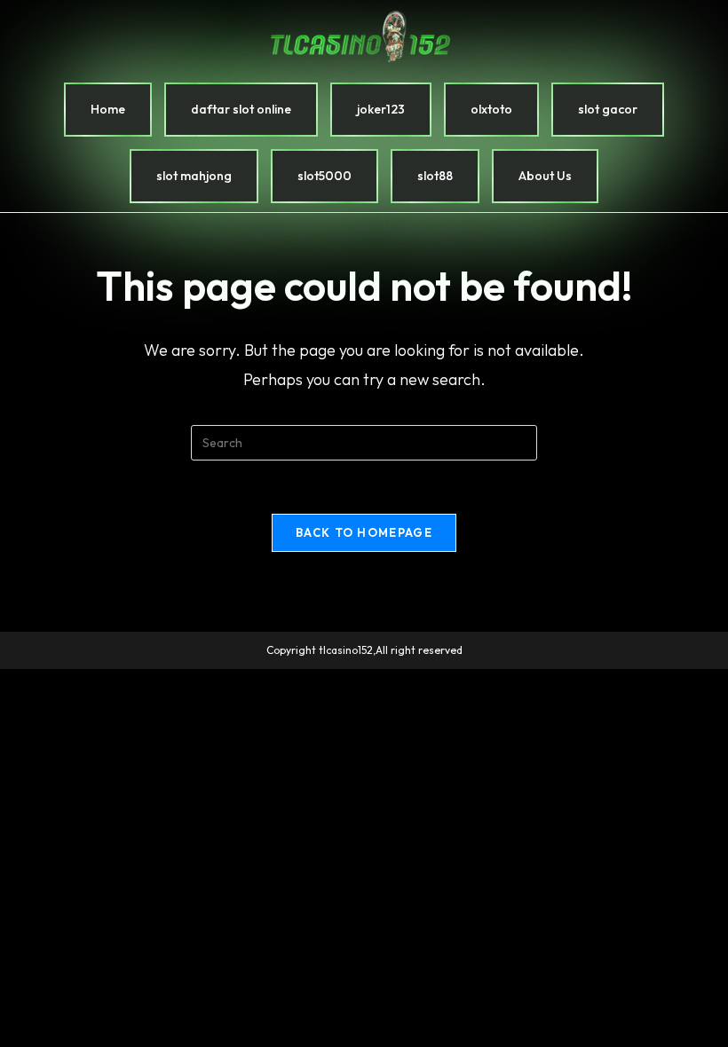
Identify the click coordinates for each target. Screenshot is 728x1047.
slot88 (435, 176)
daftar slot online (241, 109)
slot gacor (607, 109)
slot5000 (324, 176)
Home (108, 109)
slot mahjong (194, 176)
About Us (545, 176)
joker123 (381, 109)
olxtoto (491, 109)
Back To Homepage (364, 532)
